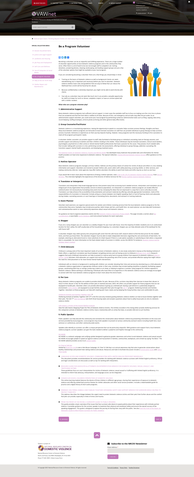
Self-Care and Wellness (42, 66)
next (157, 419)
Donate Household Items (42, 51)
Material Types (76, 3)
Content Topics (58, 3)
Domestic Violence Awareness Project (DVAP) (114, 214)
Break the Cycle (71, 347)
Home (36, 39)
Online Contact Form (56, 458)
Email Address (112, 447)
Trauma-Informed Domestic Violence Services (131, 155)
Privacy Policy (123, 468)
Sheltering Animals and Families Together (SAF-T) (75, 295)
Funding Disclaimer (134, 468)
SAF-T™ (125, 288)
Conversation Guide (147, 350)
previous (64, 419)
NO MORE (62, 334)
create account (141, 13)
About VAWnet (116, 3)
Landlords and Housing (42, 59)
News (90, 3)
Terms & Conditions (113, 468)
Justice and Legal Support (43, 55)
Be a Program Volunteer (42, 76)
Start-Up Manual (79, 299)
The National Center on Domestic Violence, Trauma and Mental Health (82, 153)
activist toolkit (91, 341)
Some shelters (73, 288)
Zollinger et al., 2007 (143, 253)
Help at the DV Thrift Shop (43, 80)
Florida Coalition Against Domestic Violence (136, 177)
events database (84, 216)
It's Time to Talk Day (65, 345)
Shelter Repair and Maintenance (40, 85)
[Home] (44, 17)
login (150, 13)
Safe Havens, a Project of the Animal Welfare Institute (77, 306)
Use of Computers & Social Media (43, 71)
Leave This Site (40, 3)
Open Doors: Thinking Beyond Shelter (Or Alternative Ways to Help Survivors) (65, 39)
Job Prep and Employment (43, 63)
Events (100, 3)
